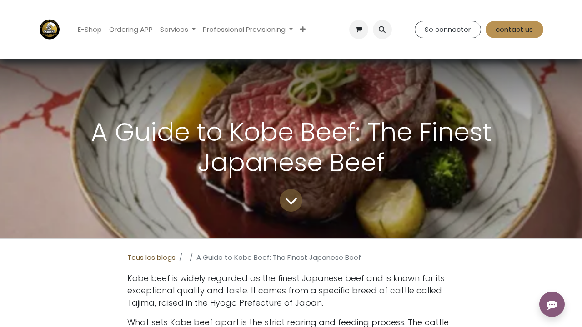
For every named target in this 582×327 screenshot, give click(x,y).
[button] (382, 29)
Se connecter (448, 29)
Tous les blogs (151, 257)
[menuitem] (89, 30)
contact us (514, 29)
